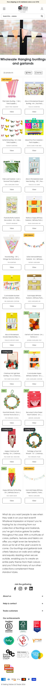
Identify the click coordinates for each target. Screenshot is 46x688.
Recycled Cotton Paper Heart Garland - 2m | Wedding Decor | (34, 413)
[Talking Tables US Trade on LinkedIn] (31, 588)
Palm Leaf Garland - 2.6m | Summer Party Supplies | (12, 180)
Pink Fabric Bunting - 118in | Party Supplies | (12, 102)
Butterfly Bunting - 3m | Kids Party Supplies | (12, 141)
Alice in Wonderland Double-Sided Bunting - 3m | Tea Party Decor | (12, 336)
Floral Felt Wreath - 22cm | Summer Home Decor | (12, 413)
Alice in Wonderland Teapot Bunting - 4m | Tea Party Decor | (34, 102)
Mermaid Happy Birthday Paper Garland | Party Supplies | (34, 491)
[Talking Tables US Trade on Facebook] (15, 588)
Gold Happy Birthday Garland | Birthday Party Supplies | (34, 297)
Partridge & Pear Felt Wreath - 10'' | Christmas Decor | (34, 452)
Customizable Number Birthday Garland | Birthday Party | (12, 297)
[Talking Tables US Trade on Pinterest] (25, 588)
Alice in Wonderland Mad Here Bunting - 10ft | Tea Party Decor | (34, 180)
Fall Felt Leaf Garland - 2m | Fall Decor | (34, 336)
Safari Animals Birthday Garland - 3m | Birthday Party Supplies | (34, 258)
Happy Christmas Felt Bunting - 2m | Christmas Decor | (12, 452)
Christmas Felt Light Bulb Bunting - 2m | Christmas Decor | (12, 375)
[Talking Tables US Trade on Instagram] (20, 588)
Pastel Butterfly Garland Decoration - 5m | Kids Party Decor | (12, 219)
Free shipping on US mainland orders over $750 (23, 2)
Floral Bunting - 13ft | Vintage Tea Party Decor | (12, 258)
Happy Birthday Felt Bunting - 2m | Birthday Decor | (12, 491)
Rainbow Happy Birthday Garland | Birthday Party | (34, 219)
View (12, 112)
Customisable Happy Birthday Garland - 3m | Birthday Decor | (34, 375)
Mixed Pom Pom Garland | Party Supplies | (34, 141)
